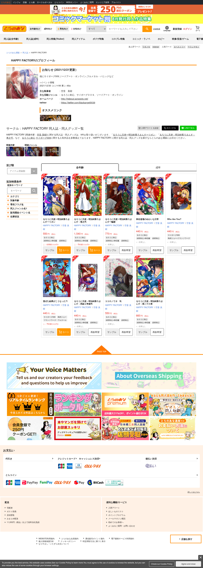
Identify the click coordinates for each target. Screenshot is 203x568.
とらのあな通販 (13, 52)
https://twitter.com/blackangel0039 (78, 102)
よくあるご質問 (87, 2)
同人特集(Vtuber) (55, 38)
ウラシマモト (193, 46)
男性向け (64, 28)
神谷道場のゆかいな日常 (147, 219)
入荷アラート (150, 127)
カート (65, 250)
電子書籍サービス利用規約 (122, 538)
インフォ (17, 2)
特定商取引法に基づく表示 (94, 541)
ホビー (161, 38)
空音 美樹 (41, 134)
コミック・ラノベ (141, 38)
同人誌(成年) (32, 38)
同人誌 (25, 52)
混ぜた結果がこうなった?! (55, 301)
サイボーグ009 (43, 137)
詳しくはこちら (194, 492)
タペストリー (179, 46)
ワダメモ (146, 46)
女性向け (77, 28)
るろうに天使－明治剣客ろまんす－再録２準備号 (87, 302)
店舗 (25, 2)
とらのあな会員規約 (70, 538)
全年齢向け (35, 28)
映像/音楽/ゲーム (180, 38)
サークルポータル (44, 2)
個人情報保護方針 (46, 541)
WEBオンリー (72, 2)
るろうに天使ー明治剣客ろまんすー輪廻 (118, 220)
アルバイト (116, 2)
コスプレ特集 (118, 38)
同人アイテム (78, 38)
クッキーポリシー (68, 541)
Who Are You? (174, 219)
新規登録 (177, 28)
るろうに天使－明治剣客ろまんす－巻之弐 (87, 220)
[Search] (34, 191)
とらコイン (59, 2)
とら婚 (32, 2)
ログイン (187, 28)
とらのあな (6, 2)
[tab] (158, 167)
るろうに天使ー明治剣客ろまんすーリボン (134, 134)
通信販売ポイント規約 (94, 538)
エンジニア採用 (102, 2)
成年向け (48, 28)
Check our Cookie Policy (161, 563)
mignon (156, 46)
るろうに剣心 (28, 137)
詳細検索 (156, 28)
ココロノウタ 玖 (113, 301)
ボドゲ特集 (98, 38)
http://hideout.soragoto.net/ (74, 98)
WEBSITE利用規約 (47, 538)
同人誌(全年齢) (11, 38)
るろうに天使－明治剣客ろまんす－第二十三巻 (149, 302)
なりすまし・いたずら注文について (54, 543)
